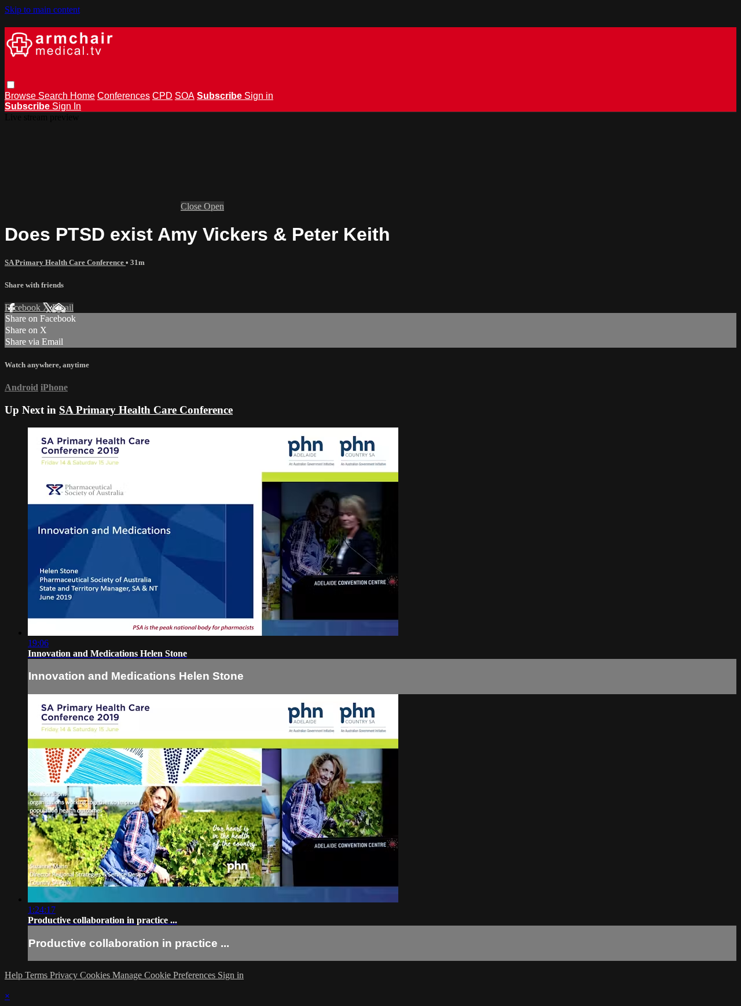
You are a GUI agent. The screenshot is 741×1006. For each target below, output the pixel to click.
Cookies (96, 975)
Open (214, 206)
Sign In (66, 106)
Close (192, 206)
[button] (10, 85)
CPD (162, 96)
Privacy (65, 975)
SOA (185, 96)
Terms (37, 975)
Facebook (24, 307)
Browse (21, 96)
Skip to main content (42, 9)
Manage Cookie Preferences (165, 975)
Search (54, 96)
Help (15, 975)
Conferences (123, 96)
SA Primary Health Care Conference (65, 262)
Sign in (258, 96)
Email (63, 307)
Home (82, 96)
